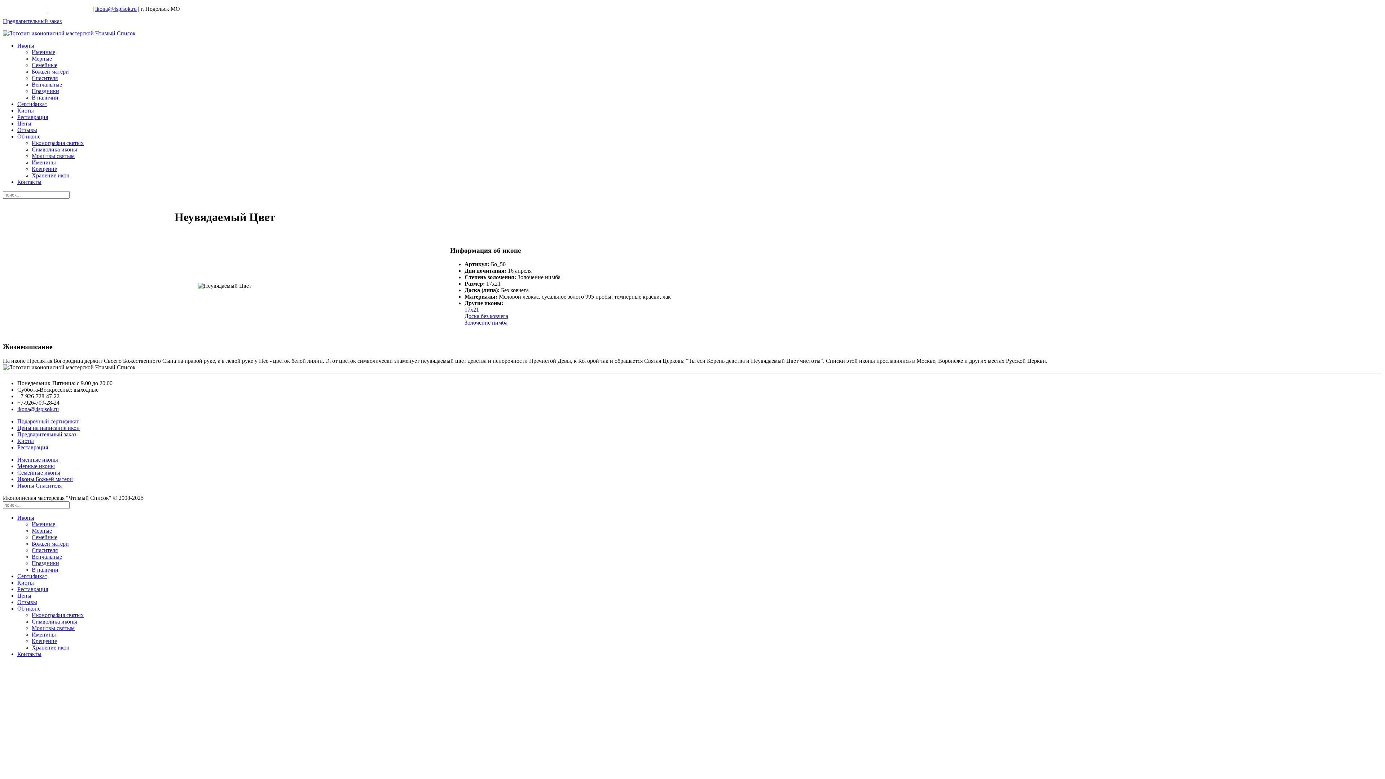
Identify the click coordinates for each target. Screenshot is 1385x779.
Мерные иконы (36, 466)
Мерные (42, 59)
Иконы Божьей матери (45, 479)
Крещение (44, 169)
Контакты (29, 182)
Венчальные (47, 85)
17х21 (472, 310)
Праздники (45, 91)
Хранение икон (51, 175)
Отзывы (27, 130)
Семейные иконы (38, 473)
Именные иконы (37, 460)
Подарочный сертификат (48, 421)
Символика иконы (54, 149)
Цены (24, 123)
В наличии (45, 97)
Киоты (25, 110)
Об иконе (28, 136)
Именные (43, 52)
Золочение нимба (486, 323)
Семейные (44, 65)
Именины (44, 162)
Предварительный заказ (32, 21)
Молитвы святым (53, 156)
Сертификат (32, 104)
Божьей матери (50, 72)
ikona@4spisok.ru (116, 9)
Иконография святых (58, 143)
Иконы (25, 46)
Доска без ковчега (486, 316)
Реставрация (32, 117)
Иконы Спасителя (39, 486)
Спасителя (45, 78)
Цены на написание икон (48, 428)
